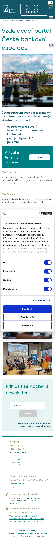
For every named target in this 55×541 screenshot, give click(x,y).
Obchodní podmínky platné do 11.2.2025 (26, 518)
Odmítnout (27, 325)
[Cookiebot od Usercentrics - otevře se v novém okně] (39, 213)
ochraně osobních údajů (26, 516)
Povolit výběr (27, 317)
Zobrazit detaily (38, 300)
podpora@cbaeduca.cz (19, 452)
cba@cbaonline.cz (17, 487)
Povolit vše (27, 309)
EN (51, 2)
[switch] (48, 271)
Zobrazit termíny (39, 157)
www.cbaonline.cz (17, 483)
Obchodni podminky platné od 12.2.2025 (26, 521)
